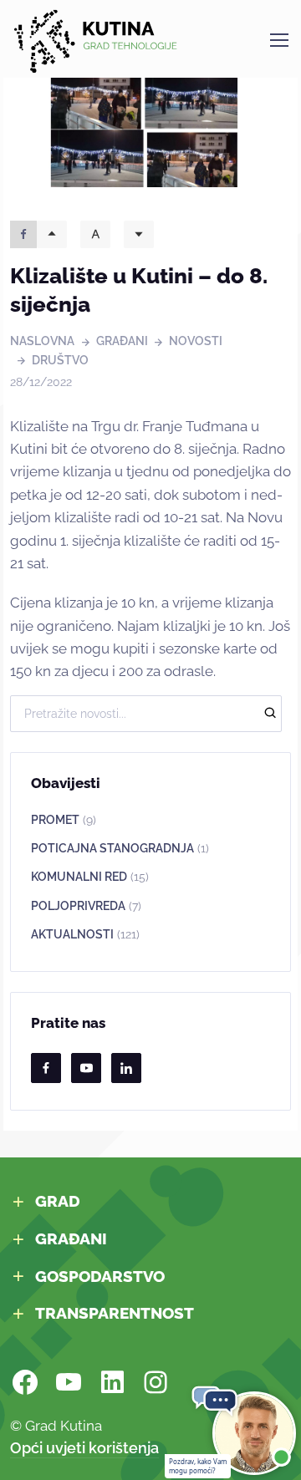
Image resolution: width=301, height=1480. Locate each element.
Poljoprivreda (86, 906)
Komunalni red (90, 876)
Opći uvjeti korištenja (84, 1448)
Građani (122, 341)
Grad (57, 1201)
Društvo (60, 360)
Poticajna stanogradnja (120, 848)
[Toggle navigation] (278, 40)
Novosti (195, 341)
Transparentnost (114, 1313)
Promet (63, 819)
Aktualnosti (85, 934)
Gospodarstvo (100, 1276)
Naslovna (42, 341)
